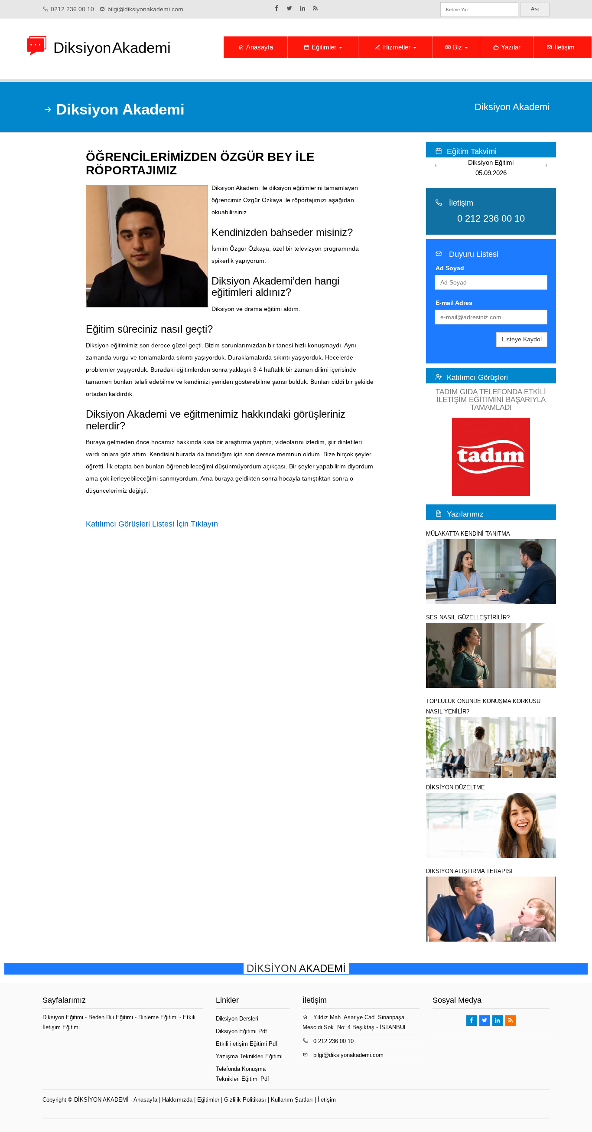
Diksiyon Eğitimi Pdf (241, 1031)
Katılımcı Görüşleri (477, 377)
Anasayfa (259, 47)
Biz (457, 47)
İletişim (564, 47)
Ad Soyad (450, 268)
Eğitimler (324, 47)
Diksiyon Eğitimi (63, 1017)
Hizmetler (396, 47)
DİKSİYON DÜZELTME (455, 787)
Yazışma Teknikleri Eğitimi (249, 1056)
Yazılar (509, 47)
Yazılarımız (465, 514)
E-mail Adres (454, 302)
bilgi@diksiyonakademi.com (145, 9)
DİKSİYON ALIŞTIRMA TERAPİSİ (469, 871)
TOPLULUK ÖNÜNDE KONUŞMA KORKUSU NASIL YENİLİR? (483, 706)
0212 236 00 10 (72, 9)
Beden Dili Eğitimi (111, 1017)
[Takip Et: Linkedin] (302, 8)
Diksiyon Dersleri (237, 1018)
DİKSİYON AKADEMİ (101, 1099)
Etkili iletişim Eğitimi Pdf (246, 1043)
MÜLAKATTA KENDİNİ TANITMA (468, 533)
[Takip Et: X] (289, 8)
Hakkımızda (177, 1099)
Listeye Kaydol (522, 339)
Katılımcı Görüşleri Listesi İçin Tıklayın (152, 524)
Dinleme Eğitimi (158, 1017)
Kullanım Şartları (292, 1099)
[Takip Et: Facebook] (276, 8)
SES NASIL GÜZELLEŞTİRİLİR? (468, 617)
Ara (535, 8)
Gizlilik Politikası (245, 1099)
